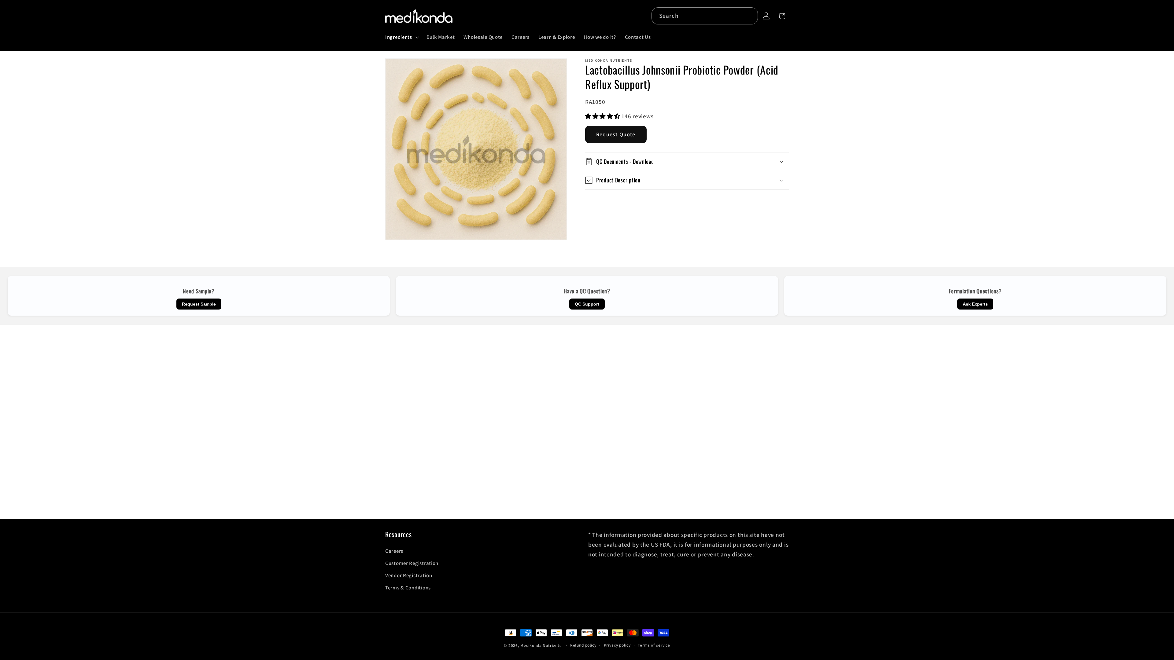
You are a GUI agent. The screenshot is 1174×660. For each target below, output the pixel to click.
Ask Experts (975, 304)
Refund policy (583, 645)
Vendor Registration (408, 575)
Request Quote (616, 134)
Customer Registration (411, 563)
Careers (394, 551)
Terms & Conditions (408, 587)
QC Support (587, 304)
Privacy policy (617, 645)
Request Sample (199, 304)
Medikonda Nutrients (541, 645)
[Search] (749, 16)
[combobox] (705, 16)
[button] (401, 37)
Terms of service (654, 645)
